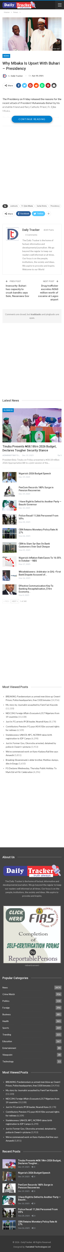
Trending (6, 1034)
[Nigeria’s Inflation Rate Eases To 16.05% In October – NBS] (9, 561)
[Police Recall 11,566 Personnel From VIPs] (9, 519)
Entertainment (9, 1048)
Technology (8, 1061)
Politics (5, 1001)
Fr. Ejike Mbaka (27, 206)
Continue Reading (32, 119)
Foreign (6, 1007)
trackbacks (36, 314)
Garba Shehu (42, 206)
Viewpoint (7, 1054)
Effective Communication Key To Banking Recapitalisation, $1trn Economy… (36, 589)
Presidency (55, 206)
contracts (14, 206)
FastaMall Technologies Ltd (38, 1247)
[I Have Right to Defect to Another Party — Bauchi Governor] (9, 505)
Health (5, 1021)
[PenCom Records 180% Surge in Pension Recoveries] (9, 491)
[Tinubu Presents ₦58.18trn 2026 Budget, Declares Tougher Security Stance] (32, 425)
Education (7, 1041)
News (6, 56)
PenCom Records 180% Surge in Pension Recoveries (35, 1186)
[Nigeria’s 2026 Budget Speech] (9, 477)
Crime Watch (8, 994)
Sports (5, 1028)
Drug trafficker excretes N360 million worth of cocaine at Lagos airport (48, 292)
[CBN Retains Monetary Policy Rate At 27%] (9, 533)
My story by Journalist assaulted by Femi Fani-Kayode (32, 705)
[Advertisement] (32, 165)
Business (8, 410)
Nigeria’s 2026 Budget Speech (35, 473)
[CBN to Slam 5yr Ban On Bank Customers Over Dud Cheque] (9, 547)
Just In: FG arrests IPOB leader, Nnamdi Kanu (27, 721)
